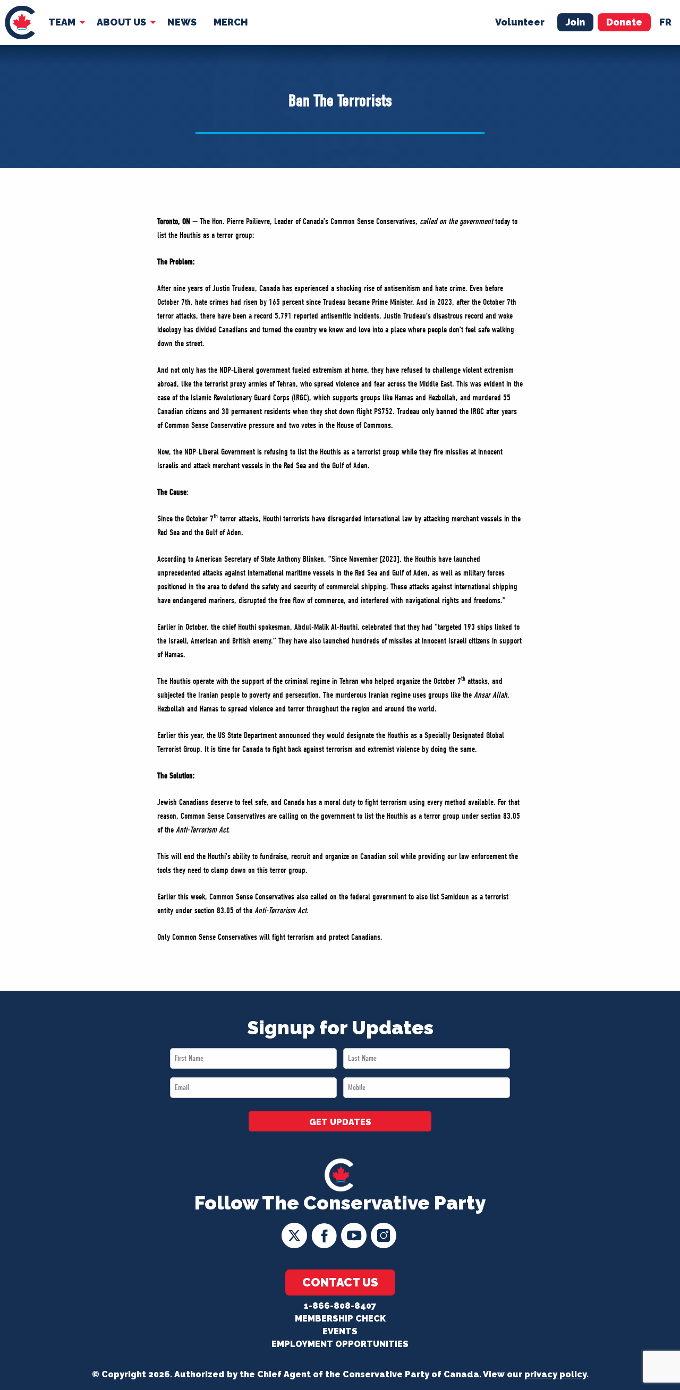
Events (340, 1331)
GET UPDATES (340, 1122)
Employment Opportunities (340, 1344)
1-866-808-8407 (340, 1306)
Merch (231, 22)
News (182, 22)
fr (665, 22)
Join (575, 22)
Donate (624, 22)
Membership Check (340, 1319)
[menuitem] (20, 22)
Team (61, 22)
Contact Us (340, 1282)
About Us (121, 22)
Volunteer (520, 22)
